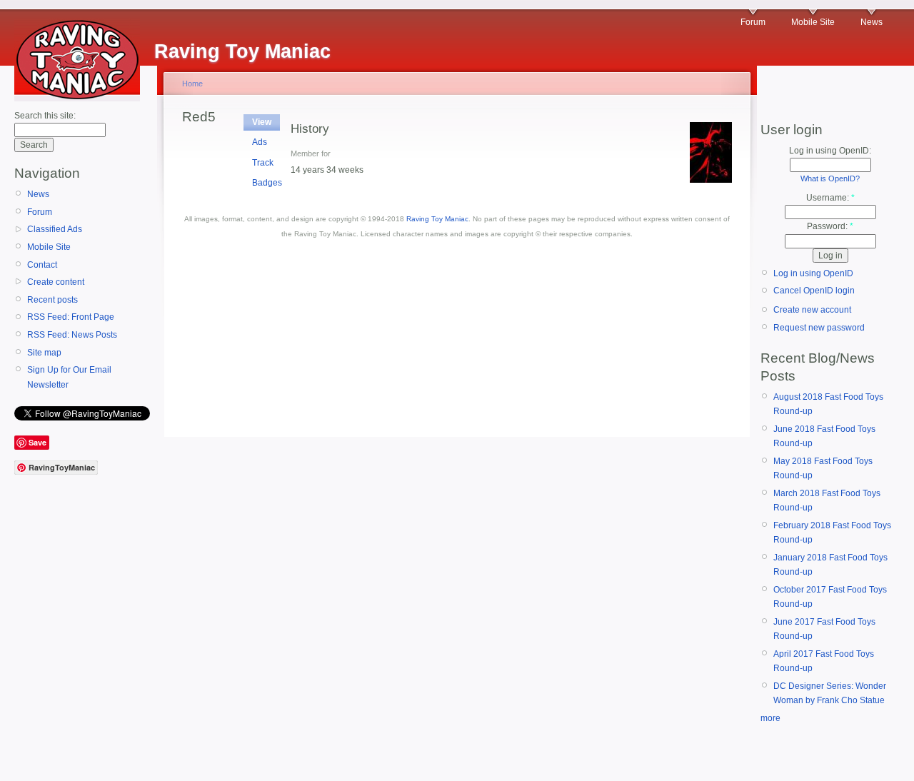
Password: (830, 226)
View (261, 122)
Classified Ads (54, 229)
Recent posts (52, 300)
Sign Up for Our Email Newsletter (69, 377)
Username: (830, 198)
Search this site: (45, 116)
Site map (44, 353)
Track (262, 163)
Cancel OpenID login (814, 291)
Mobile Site (813, 22)
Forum (752, 22)
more (770, 718)
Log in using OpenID (813, 273)
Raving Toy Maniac (437, 219)
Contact (42, 265)
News (871, 22)
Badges (267, 183)
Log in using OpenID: (830, 151)
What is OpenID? (830, 178)
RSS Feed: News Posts (72, 335)
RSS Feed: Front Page (70, 317)
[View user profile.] (711, 180)
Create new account (812, 310)
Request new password (819, 328)
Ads (259, 142)
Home (192, 83)
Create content (55, 282)
